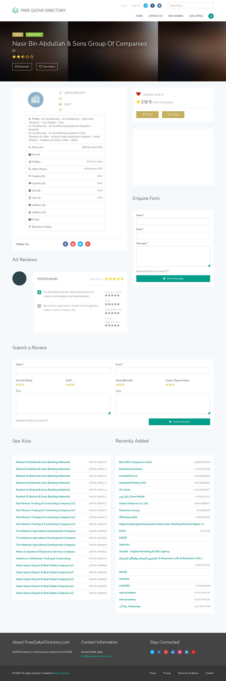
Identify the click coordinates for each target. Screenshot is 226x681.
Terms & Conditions (188, 673)
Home (153, 673)
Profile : (63, 129)
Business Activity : (41, 226)
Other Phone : (66, 169)
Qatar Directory (62, 673)
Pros (18, 391)
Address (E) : (38, 205)
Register (136, 5)
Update (175, 114)
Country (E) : (66, 176)
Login (124, 5)
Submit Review (181, 421)
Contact (210, 673)
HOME (139, 16)
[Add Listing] (211, 16)
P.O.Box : (66, 161)
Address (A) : (39, 212)
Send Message (175, 278)
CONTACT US (155, 16)
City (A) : (66, 198)
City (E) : (66, 190)
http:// (67, 104)
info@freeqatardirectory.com (96, 656)
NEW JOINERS (175, 16)
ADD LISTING (196, 16)
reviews (166, 102)
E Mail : (35, 219)
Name (140, 215)
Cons (118, 391)
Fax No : (36, 154)
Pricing (167, 673)
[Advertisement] (173, 157)
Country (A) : (66, 183)
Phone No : (66, 147)
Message (141, 243)
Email (140, 229)
